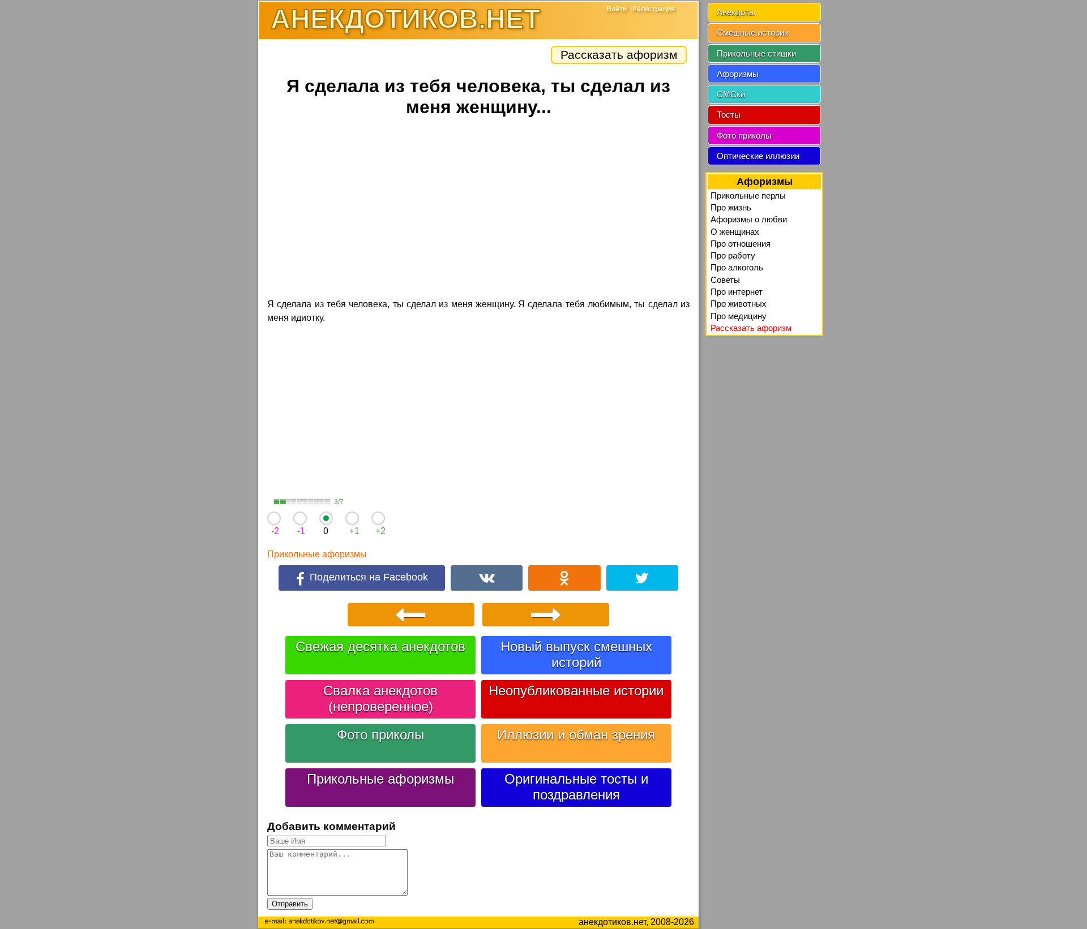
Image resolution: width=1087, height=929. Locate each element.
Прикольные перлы (748, 195)
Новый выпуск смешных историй (576, 654)
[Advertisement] (478, 209)
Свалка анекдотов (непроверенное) (380, 698)
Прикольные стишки (756, 53)
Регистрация (653, 9)
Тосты (729, 114)
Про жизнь (731, 207)
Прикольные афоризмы (317, 554)
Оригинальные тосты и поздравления (576, 786)
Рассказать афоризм (618, 54)
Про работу (733, 255)
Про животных (739, 303)
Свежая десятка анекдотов (380, 646)
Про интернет (737, 291)
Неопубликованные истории (576, 690)
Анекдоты (736, 12)
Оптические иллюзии (758, 156)
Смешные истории (753, 32)
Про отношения (741, 243)
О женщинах (735, 231)
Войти (616, 9)
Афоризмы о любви (749, 219)
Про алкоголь (737, 267)
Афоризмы (738, 74)
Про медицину (739, 316)
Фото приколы (380, 734)
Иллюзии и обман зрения (576, 734)
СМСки (731, 94)
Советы (725, 280)
